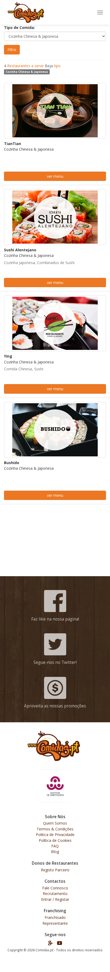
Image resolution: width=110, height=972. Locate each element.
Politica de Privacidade (55, 834)
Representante (55, 923)
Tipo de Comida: (19, 27)
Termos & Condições (55, 828)
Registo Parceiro (55, 869)
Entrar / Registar (55, 899)
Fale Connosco (55, 887)
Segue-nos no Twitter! (55, 662)
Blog (55, 851)
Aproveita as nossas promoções (55, 706)
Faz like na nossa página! (55, 619)
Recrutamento (55, 893)
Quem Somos (55, 823)
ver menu (55, 176)
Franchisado (55, 917)
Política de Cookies (55, 840)
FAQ (55, 845)
